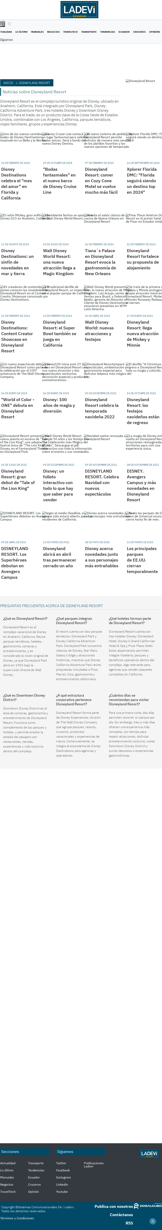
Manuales (37, 31)
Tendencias (107, 31)
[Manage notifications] (153, 1221)
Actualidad (7, 1163)
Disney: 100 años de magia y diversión (59, 405)
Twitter (61, 1163)
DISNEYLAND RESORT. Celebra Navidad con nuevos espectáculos (102, 482)
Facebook (63, 1170)
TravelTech (70, 31)
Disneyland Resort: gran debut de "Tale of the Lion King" (18, 479)
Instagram (63, 1177)
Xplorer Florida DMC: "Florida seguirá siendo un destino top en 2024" (142, 180)
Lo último (21, 31)
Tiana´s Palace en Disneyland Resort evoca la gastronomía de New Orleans (100, 262)
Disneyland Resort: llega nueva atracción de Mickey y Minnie (143, 333)
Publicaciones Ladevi (94, 1164)
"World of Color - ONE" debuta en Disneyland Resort (17, 408)
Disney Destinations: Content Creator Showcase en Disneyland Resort (17, 336)
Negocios (53, 31)
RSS (129, 1223)
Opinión (154, 31)
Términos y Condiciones (17, 1218)
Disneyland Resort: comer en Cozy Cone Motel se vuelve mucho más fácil (101, 180)
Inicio (8, 83)
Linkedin (62, 1184)
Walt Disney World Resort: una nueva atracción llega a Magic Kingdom (59, 262)
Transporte (89, 31)
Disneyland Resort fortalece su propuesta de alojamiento (143, 259)
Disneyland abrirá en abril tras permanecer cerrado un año (59, 556)
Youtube (62, 1192)
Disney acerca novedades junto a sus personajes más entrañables (101, 556)
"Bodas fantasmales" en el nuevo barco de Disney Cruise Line (59, 180)
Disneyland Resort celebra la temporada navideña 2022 (102, 408)
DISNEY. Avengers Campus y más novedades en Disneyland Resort (141, 485)
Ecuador (124, 31)
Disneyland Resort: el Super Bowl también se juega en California (59, 333)
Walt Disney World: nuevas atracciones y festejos (99, 330)
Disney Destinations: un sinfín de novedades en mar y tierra (17, 262)
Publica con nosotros (114, 1206)
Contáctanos (121, 1214)
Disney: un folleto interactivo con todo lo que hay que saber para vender (58, 485)
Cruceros (139, 31)
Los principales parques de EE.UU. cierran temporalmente (142, 559)
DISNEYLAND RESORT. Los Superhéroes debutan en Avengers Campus (14, 562)
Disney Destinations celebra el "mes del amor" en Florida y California (16, 183)
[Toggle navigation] (8, 24)
